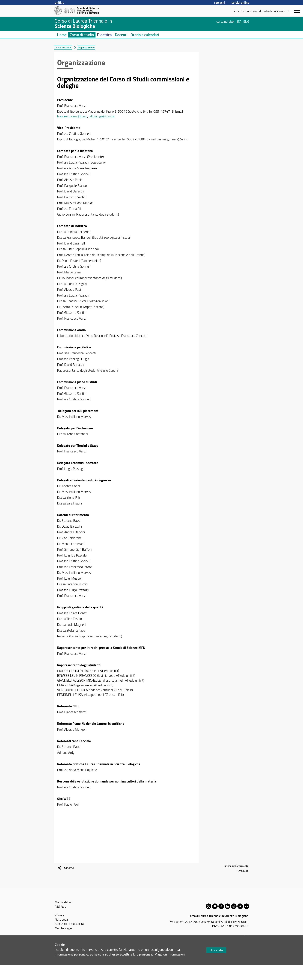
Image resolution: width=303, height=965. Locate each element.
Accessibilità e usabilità (69, 924)
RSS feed (60, 906)
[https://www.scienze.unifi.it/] (78, 10)
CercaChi (219, 2)
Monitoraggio (63, 928)
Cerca (225, 21)
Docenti (121, 34)
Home (62, 34)
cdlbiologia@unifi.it (102, 116)
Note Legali (62, 919)
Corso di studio (82, 34)
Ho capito (216, 950)
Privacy (59, 915)
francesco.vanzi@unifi (72, 116)
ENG (246, 21)
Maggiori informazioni (169, 954)
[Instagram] (234, 906)
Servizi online (240, 2)
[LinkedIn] (227, 906)
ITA (239, 21)
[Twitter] (208, 906)
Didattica (104, 34)
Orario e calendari (145, 34)
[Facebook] (221, 906)
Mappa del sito (64, 902)
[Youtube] (215, 906)
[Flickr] (246, 906)
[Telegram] (240, 906)
